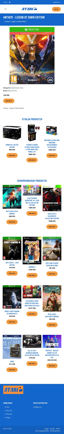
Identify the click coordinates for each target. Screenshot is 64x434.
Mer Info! (9, 101)
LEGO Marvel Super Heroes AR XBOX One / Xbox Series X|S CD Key (32, 303)
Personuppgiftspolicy (42, 431)
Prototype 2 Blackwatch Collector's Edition (52, 216)
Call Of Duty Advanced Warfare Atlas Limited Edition (32, 352)
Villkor (58, 429)
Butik (56, 9)
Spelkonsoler (15, 88)
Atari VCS (9, 411)
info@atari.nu (56, 2)
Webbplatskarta (55, 431)
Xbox (21, 88)
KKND (12, 361)
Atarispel (9, 414)
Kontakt (52, 429)
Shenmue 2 (32, 267)
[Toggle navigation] (5, 9)
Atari (7, 407)
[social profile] (9, 2)
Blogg (8, 417)
